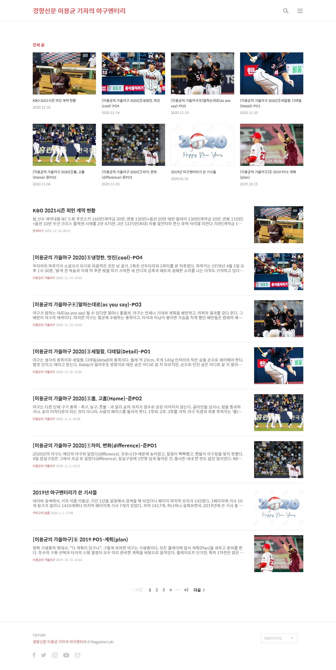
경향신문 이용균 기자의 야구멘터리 (79, 11)
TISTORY (39, 635)
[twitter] (43, 656)
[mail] (77, 656)
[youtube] (66, 656)
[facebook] (34, 656)
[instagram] (55, 656)
